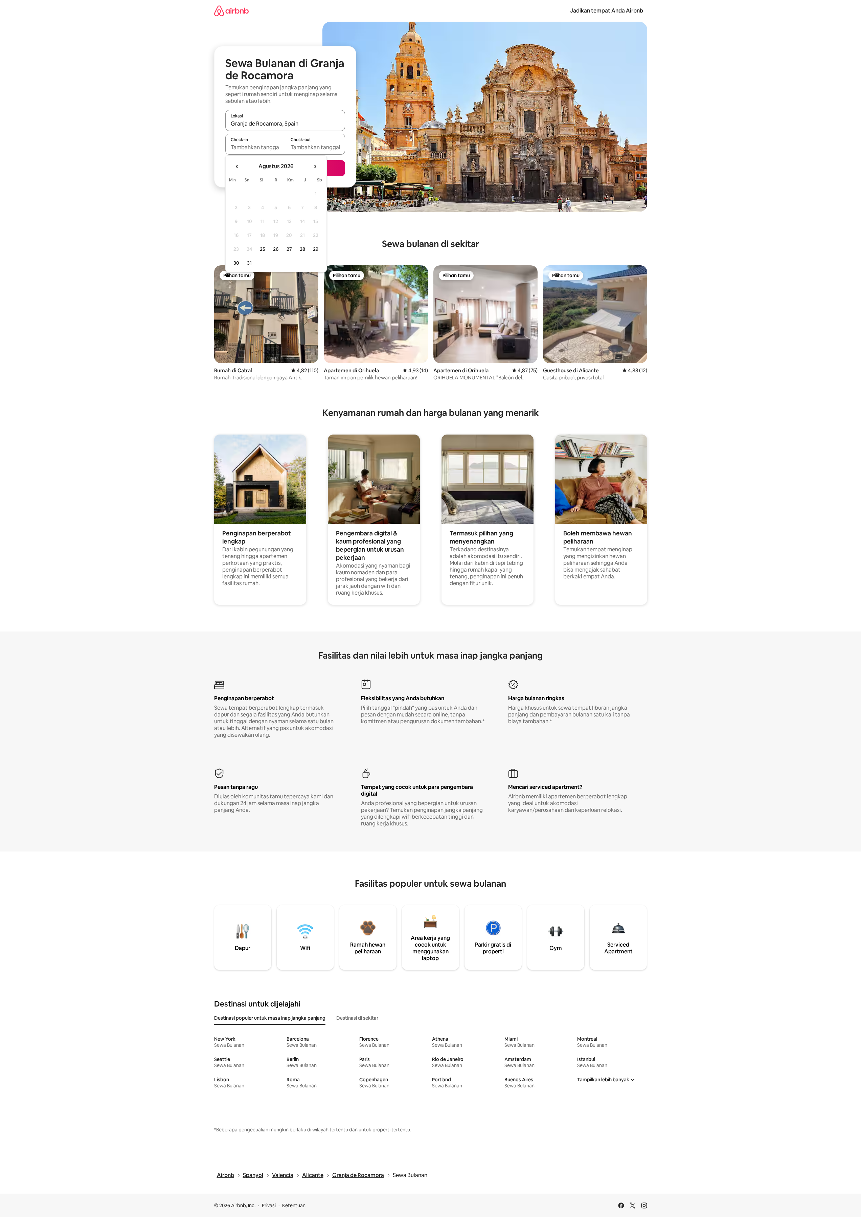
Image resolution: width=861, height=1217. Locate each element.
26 (275, 249)
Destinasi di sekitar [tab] (357, 1018)
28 (302, 249)
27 (289, 249)
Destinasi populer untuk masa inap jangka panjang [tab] (269, 1018)
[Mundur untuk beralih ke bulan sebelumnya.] (237, 166)
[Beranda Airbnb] (231, 10)
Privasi (269, 1205)
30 (236, 263)
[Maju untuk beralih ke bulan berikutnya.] (315, 166)
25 (262, 249)
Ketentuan (293, 1205)
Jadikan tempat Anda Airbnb (606, 10)
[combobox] (285, 123)
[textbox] (255, 147)
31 (249, 263)
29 (315, 249)
